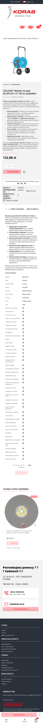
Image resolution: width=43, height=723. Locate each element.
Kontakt (17, 2)
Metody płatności (6, 644)
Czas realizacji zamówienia (8, 649)
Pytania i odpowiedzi (7, 663)
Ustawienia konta (6, 681)
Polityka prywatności (7, 667)
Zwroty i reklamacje (7, 651)
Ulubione (4, 684)
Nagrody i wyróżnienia (7, 635)
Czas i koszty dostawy (7, 646)
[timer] (21, 182)
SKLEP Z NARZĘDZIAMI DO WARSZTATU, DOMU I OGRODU (20, 38)
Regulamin (4, 665)
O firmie (3, 633)
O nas (12, 2)
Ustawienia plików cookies (8, 670)
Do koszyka (13, 543)
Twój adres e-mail (8, 700)
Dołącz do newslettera (12, 704)
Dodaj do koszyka (13, 172)
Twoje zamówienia (6, 679)
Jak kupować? (5, 660)
